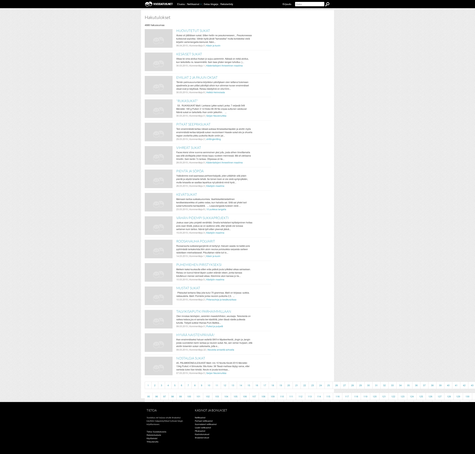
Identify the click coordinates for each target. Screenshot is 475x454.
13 (233, 385)
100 (189, 396)
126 (430, 396)
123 (402, 396)
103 (217, 396)
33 (392, 385)
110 (282, 396)
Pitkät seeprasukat (193, 124)
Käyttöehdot (152, 438)
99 (180, 396)
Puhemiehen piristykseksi (199, 265)
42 (464, 385)
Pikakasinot (200, 430)
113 (310, 396)
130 (467, 396)
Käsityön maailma (215, 185)
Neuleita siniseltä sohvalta (221, 349)
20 (288, 385)
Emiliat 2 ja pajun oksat (197, 77)
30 (368, 385)
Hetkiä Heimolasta (215, 92)
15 (249, 385)
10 (209, 385)
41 (456, 385)
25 (328, 385)
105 (236, 396)
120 (375, 396)
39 (440, 385)
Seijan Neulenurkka (216, 115)
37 (424, 385)
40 (448, 385)
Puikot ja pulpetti (214, 326)
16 (256, 385)
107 (254, 396)
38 (432, 385)
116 (338, 396)
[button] (201, 4)
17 (264, 385)
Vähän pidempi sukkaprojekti (202, 218)
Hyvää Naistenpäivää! (195, 335)
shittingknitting (213, 139)
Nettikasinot (193, 4)
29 (360, 385)
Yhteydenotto (152, 441)
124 (412, 396)
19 (280, 385)
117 (347, 396)
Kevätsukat (186, 194)
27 (344, 385)
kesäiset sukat (189, 54)
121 (384, 396)
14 (241, 385)
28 (352, 385)
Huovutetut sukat (193, 31)
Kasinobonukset (202, 434)
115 (328, 396)
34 (400, 385)
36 (416, 385)
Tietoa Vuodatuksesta (156, 431)
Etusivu (181, 4)
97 (164, 396)
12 (225, 385)
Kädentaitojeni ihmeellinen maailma (224, 65)
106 (245, 396)
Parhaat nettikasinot (204, 420)
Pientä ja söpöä (190, 171)
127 (440, 396)
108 (263, 396)
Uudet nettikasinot (203, 427)
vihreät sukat (188, 148)
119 (365, 396)
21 (296, 385)
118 (356, 396)
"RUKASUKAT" (187, 101)
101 (198, 396)
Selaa (211, 4)
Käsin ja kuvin (213, 45)
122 (393, 396)
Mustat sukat (188, 288)
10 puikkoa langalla (216, 209)
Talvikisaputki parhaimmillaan (203, 311)
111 (291, 396)
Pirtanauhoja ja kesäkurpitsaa (221, 299)
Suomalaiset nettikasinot (206, 424)
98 (172, 396)
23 (312, 385)
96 (156, 396)
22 (304, 385)
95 (148, 396)
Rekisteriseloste (154, 434)
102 (208, 396)
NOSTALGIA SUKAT (190, 358)
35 (408, 385)
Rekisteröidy (226, 4)
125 (421, 396)
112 (300, 396)
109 (273, 396)
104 (226, 396)
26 (336, 385)
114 (319, 396)
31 (376, 385)
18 (272, 385)
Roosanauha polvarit (195, 241)
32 (384, 385)
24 (320, 385)
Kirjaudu (287, 4)
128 (449, 396)
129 (458, 396)
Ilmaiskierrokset (202, 437)
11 (217, 385)
